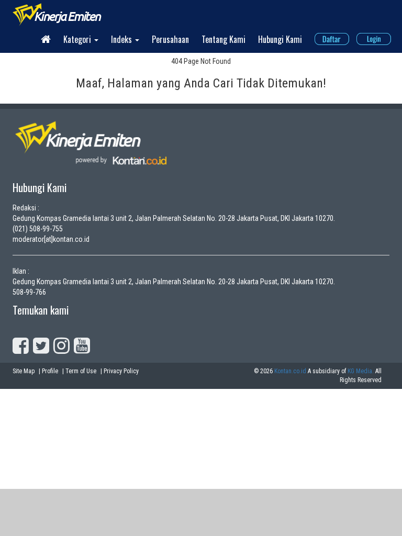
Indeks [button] (122, 39)
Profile (50, 371)
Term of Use (80, 371)
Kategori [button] (78, 39)
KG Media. (361, 371)
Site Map (24, 371)
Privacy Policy (121, 371)
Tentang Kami (223, 39)
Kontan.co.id (290, 371)
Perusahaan (170, 39)
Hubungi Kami (280, 39)
